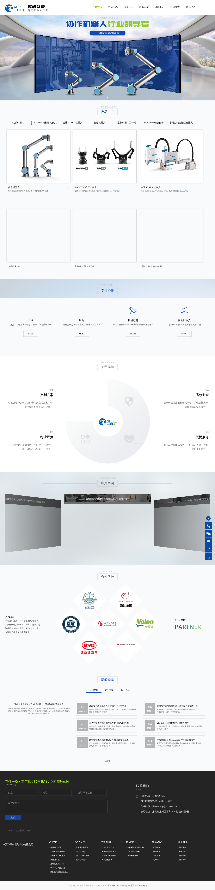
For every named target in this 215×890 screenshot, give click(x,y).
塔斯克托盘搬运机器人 (181, 122)
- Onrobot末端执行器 (57, 869)
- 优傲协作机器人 (56, 849)
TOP (208, 558)
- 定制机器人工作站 (56, 865)
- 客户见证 (156, 861)
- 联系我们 (182, 853)
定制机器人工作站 (126, 122)
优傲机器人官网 (23, 832)
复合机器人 (99, 122)
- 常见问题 (156, 857)
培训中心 (159, 7)
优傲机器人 (18, 122)
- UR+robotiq (80, 853)
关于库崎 (107, 367)
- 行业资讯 (156, 853)
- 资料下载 (182, 861)
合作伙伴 (107, 577)
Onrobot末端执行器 (154, 122)
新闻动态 (175, 7)
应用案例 (107, 483)
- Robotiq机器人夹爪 (108, 853)
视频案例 (144, 7)
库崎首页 (97, 7)
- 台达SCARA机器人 (57, 857)
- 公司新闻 (156, 849)
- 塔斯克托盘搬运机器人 (58, 873)
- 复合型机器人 (55, 861)
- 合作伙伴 (182, 857)
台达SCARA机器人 (72, 122)
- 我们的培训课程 (133, 853)
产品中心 (113, 7)
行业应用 (128, 7)
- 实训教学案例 (132, 857)
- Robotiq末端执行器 (57, 853)
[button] (107, 97)
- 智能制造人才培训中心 (135, 849)
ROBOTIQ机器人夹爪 (45, 122)
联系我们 (190, 7)
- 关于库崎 (182, 849)
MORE (31, 334)
